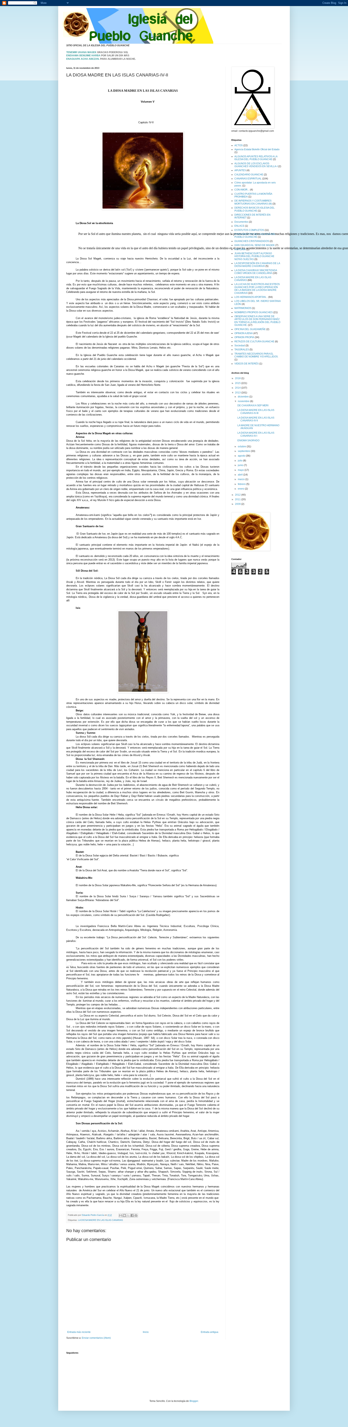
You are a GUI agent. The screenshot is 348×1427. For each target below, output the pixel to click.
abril (240, 474)
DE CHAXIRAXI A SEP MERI (252, 405)
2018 (238, 378)
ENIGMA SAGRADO (248, 440)
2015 (238, 383)
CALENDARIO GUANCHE (248, 174)
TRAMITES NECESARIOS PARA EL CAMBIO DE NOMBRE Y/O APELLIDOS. (256, 355)
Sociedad (239, 345)
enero (241, 488)
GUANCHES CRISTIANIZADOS (251, 241)
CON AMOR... (241, 189)
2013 (238, 392)
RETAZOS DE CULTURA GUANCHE (254, 341)
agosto (242, 455)
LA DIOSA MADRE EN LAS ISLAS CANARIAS (100, 1220)
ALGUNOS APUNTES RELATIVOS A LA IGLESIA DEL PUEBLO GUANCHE (255, 158)
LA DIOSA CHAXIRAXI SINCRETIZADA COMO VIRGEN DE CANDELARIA (255, 272)
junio (241, 465)
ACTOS (238, 145)
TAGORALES (241, 349)
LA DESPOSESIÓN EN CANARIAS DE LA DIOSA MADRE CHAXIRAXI (257, 264)
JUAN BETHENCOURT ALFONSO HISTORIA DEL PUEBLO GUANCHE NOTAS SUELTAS (254, 256)
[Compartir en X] (128, 1215)
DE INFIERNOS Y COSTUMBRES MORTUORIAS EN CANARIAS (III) (253, 202)
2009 (238, 504)
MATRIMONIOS (242, 308)
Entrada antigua (209, 1332)
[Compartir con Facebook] (132, 1215)
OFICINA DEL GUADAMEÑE (250, 329)
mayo (241, 470)
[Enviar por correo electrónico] (121, 1215)
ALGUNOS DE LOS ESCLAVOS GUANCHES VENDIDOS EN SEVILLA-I (256, 165)
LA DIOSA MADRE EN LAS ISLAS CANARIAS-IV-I (255, 434)
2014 (238, 387)
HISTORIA (240, 249)
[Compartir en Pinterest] (136, 1215)
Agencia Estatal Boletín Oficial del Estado (257, 149)
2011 (238, 499)
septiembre (244, 451)
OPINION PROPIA (244, 337)
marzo (241, 479)
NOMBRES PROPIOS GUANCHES (253, 312)
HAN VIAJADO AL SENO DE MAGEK (254, 245)
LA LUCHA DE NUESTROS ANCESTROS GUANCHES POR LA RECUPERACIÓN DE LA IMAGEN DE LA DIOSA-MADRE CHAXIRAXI (257, 288)
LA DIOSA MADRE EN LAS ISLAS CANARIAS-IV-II (255, 419)
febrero (242, 484)
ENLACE (239, 225)
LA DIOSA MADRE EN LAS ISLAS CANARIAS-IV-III (255, 411)
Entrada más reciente (79, 1332)
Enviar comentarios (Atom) (96, 1337)
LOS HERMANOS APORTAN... (251, 297)
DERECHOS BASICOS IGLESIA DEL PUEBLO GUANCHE (254, 209)
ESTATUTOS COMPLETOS (249, 230)
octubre (242, 446)
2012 (238, 494)
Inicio (146, 1332)
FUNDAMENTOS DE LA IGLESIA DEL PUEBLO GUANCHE (255, 235)
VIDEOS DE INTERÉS (246, 363)
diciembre (243, 396)
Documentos (241, 221)
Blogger (194, 1401)
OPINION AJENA (243, 333)
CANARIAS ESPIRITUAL (248, 178)
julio (240, 460)
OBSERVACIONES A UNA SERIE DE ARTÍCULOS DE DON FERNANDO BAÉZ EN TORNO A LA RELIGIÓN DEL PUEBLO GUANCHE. (257, 320)
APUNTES (240, 170)
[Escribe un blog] (124, 1215)
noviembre (244, 401)
